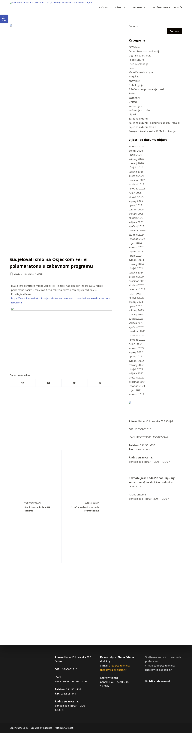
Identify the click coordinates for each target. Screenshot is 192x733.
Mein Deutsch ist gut (141, 72)
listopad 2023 (137, 289)
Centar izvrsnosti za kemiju (144, 51)
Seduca (133, 93)
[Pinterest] (74, 383)
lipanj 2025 (135, 205)
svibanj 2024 (136, 260)
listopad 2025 (137, 188)
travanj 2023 (136, 314)
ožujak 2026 (136, 167)
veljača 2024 (136, 272)
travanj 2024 (136, 264)
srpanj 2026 (136, 150)
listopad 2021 (137, 386)
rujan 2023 (135, 293)
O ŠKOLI (118, 7)
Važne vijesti (136, 106)
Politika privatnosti (157, 681)
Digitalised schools (140, 55)
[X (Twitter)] (49, 383)
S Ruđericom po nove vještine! (146, 89)
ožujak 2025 (136, 218)
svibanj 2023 (136, 310)
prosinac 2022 (137, 331)
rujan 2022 (135, 344)
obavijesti (134, 80)
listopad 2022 (137, 339)
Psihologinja (136, 85)
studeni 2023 (136, 285)
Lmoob (133, 68)
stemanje (134, 97)
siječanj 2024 (136, 276)
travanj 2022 (136, 364)
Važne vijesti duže (139, 110)
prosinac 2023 (137, 281)
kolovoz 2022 (136, 348)
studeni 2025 (136, 184)
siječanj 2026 (136, 175)
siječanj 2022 (136, 377)
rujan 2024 (135, 243)
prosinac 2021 (137, 381)
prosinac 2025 (137, 180)
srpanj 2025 (136, 201)
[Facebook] (23, 383)
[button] (4, 19)
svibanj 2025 (136, 209)
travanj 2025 (136, 213)
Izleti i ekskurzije (138, 64)
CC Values (134, 47)
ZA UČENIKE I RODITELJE (164, 7)
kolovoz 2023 (136, 297)
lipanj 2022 (135, 356)
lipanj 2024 (135, 255)
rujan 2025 (135, 192)
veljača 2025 (136, 222)
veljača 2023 (136, 323)
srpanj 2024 (136, 251)
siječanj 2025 (136, 226)
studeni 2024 (136, 234)
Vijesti (39, 274)
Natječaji (134, 76)
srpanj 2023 (136, 302)
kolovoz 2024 (136, 247)
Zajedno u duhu (138, 118)
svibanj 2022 (136, 360)
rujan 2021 (135, 390)
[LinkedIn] (100, 383)
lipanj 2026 (135, 155)
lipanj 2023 (135, 306)
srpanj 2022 (136, 352)
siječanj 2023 (136, 327)
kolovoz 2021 (136, 394)
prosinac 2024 (137, 230)
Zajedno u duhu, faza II (142, 127)
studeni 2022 (136, 335)
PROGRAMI (137, 7)
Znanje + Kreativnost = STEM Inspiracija (152, 131)
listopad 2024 (137, 239)
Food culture (136, 59)
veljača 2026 (136, 171)
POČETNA (103, 7)
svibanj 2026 (136, 159)
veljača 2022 (136, 373)
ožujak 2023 (136, 318)
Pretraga (133, 25)
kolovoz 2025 (136, 197)
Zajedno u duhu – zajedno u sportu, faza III (154, 122)
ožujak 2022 (136, 369)
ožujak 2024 (136, 268)
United (133, 101)
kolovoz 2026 (136, 146)
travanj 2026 (136, 163)
